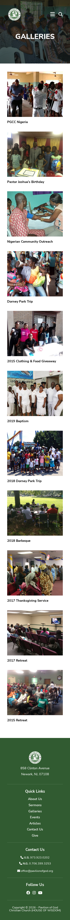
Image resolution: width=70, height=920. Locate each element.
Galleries (35, 811)
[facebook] (28, 892)
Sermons (35, 805)
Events (35, 817)
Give (35, 835)
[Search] (61, 14)
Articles (35, 823)
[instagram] (34, 892)
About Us (35, 799)
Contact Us (35, 829)
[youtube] (40, 892)
